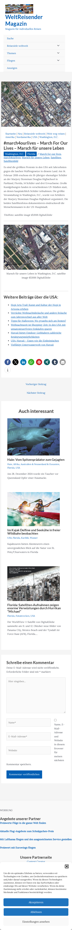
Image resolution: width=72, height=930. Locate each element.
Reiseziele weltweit (17, 45)
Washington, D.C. (48, 137)
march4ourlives (12, 157)
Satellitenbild (11, 161)
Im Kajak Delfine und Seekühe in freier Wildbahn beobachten (33, 531)
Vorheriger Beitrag (36, 384)
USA (35, 137)
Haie (9, 464)
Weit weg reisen (56, 133)
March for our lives (50, 154)
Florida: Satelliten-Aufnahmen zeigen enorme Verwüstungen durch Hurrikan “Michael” (34, 608)
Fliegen (11, 60)
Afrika (16, 464)
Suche (10, 38)
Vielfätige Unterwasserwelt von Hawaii (32, 344)
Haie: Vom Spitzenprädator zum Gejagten (35, 459)
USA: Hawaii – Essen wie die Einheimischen (35, 340)
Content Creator (36, 861)
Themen (11, 53)
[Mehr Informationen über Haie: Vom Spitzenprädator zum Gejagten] (33, 436)
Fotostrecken (23, 615)
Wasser (34, 537)
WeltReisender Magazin (24, 20)
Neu (20, 133)
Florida (31, 154)
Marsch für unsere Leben (35, 157)
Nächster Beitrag (36, 392)
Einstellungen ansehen (36, 921)
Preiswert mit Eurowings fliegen (18, 847)
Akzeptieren (36, 902)
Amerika (10, 137)
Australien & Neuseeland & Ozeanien (40, 464)
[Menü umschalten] (57, 45)
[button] (67, 866)
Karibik (25, 537)
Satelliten (56, 157)
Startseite (10, 133)
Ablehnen (36, 912)
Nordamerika (23, 137)
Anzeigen (12, 68)
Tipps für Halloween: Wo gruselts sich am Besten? (38, 320)
